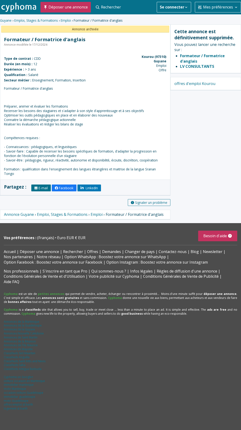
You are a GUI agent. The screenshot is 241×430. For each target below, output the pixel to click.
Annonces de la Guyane (19, 329)
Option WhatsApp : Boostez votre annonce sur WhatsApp (115, 256)
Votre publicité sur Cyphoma (114, 276)
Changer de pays (140, 251)
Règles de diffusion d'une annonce (187, 271)
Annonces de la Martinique (21, 322)
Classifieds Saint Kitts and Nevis (24, 361)
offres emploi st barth (18, 404)
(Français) (46, 237)
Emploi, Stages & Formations (36, 20)
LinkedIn (91, 188)
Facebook (66, 188)
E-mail (43, 188)
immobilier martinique (19, 385)
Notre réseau (48, 256)
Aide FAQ (11, 281)
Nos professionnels (21, 271)
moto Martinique (15, 389)
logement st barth (16, 408)
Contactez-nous (173, 251)
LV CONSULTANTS (197, 66)
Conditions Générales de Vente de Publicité (181, 276)
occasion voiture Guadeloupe (23, 393)
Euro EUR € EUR (71, 237)
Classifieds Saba (14, 365)
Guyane (6, 20)
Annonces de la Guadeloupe (23, 325)
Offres (92, 251)
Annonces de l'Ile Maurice (21, 345)
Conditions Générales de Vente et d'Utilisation (44, 276)
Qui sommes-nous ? (108, 271)
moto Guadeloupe (16, 401)
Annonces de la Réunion (20, 341)
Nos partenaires (18, 256)
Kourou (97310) (154, 56)
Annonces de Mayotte (18, 349)
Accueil (10, 251)
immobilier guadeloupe (19, 397)
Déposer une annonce (39, 251)
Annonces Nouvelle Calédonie (24, 333)
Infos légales (141, 271)
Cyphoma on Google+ (18, 377)
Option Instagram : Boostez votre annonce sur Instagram (157, 262)
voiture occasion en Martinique (24, 381)
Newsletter (212, 251)
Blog (195, 251)
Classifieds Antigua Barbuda (22, 369)
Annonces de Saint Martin (20, 337)
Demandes (111, 251)
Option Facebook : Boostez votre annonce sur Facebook (53, 262)
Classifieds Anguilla (16, 357)
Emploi (66, 20)
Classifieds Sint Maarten (19, 353)
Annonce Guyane (19, 214)
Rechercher (73, 251)
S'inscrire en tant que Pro (65, 271)
